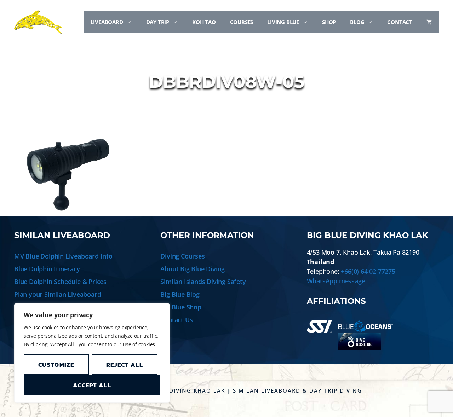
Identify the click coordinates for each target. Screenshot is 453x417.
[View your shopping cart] (429, 22)
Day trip (157, 21)
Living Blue (283, 21)
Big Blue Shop (180, 307)
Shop (329, 21)
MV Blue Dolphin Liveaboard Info (63, 256)
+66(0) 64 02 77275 (368, 271)
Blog (357, 21)
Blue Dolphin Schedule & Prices (60, 281)
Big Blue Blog (179, 294)
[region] (92, 353)
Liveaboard (107, 21)
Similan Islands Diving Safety (203, 281)
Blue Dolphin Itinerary (47, 269)
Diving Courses (182, 256)
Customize (56, 364)
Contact (399, 21)
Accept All (92, 385)
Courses (241, 21)
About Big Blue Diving (192, 269)
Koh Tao (204, 21)
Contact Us (176, 319)
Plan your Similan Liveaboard (57, 294)
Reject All (124, 364)
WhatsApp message (336, 281)
